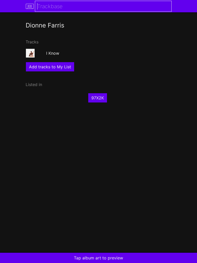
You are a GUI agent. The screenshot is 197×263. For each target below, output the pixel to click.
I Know (52, 53)
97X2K (97, 97)
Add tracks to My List (50, 66)
